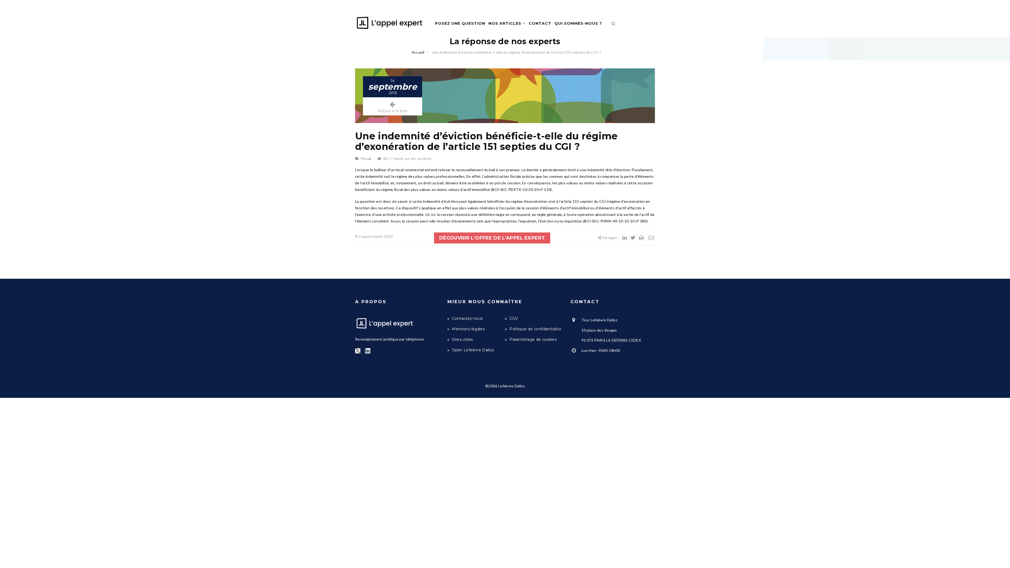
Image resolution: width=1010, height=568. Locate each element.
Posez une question (460, 23)
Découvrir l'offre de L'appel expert (492, 238)
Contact (540, 23)
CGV (513, 318)
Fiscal (366, 158)
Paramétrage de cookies (533, 339)
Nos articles (505, 23)
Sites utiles (462, 339)
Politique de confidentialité (535, 329)
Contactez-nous (467, 318)
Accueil (418, 52)
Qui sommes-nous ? (578, 23)
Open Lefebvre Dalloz (473, 350)
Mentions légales (468, 329)
